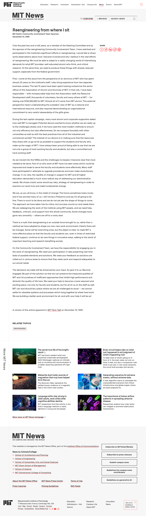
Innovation (64, 5)
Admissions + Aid (78, 5)
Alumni (109, 5)
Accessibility (29, 509)
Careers (42, 506)
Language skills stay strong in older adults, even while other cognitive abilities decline (52, 398)
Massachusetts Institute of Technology (33, 501)
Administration (20, 328)
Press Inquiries (19, 486)
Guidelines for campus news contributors (119, 471)
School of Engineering (25, 458)
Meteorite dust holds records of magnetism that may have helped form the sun (54, 377)
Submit (134, 18)
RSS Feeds (75, 486)
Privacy (20, 509)
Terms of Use (77, 481)
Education (44, 5)
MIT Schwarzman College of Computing (33, 472)
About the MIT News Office (25, 481)
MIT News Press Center (52, 481)
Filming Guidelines (50, 486)
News (101, 5)
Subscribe (88, 19)
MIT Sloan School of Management (30, 465)
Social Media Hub (41, 509)
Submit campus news (119, 462)
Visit (19, 506)
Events (29, 506)
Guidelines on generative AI (119, 480)
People (35, 506)
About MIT (118, 5)
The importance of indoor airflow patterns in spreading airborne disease (118, 398)
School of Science (23, 469)
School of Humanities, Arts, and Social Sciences (36, 462)
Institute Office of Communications (83, 446)
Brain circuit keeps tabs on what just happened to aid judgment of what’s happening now (119, 352)
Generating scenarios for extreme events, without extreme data (119, 376)
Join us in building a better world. (130, 505)
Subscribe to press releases (119, 455)
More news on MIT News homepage (28, 417)
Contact (49, 506)
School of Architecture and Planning (31, 455)
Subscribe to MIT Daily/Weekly (119, 447)
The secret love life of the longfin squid (53, 351)
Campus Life (92, 5)
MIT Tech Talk (54, 310)
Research (54, 5)
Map (24, 506)
